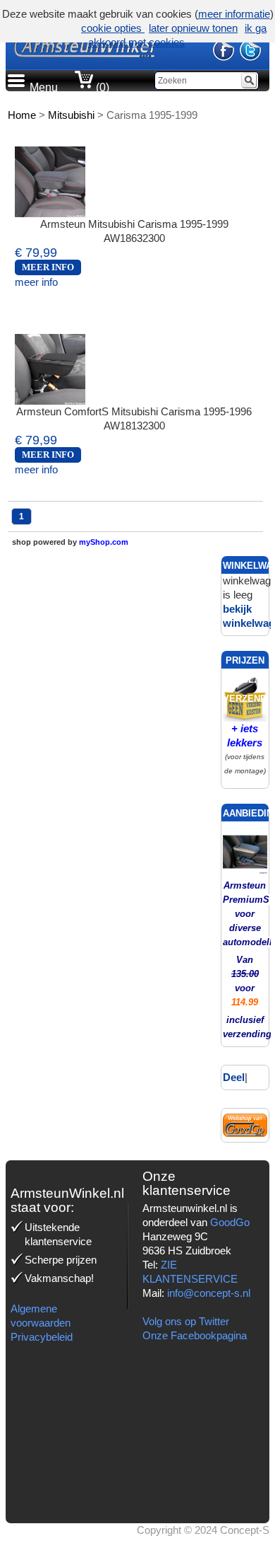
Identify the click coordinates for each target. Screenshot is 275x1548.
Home (22, 115)
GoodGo (230, 1222)
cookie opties (113, 28)
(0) (101, 87)
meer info (36, 282)
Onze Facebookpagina (194, 1335)
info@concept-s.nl (208, 1293)
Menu (44, 87)
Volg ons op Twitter (185, 1321)
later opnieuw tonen (193, 28)
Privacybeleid (42, 1337)
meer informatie (234, 14)
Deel (234, 1077)
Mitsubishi (71, 115)
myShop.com (103, 542)
